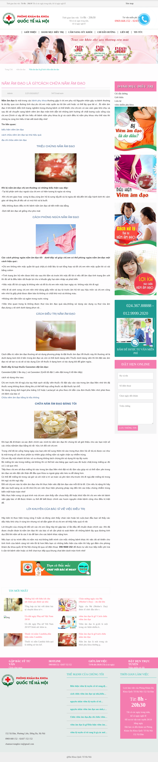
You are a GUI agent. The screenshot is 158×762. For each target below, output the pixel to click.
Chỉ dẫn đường (106, 32)
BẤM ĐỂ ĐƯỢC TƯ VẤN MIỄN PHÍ (135, 351)
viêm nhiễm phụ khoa (124, 105)
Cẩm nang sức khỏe (80, 32)
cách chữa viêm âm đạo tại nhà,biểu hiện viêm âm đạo (85, 695)
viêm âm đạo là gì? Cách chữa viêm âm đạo (93, 618)
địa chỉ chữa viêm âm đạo (14, 140)
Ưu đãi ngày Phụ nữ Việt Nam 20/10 (39, 618)
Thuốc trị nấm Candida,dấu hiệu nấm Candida (38, 635)
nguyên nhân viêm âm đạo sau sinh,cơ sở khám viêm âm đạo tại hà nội (86, 710)
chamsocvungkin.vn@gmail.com (19, 744)
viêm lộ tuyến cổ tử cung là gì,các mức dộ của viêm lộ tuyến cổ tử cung (86, 733)
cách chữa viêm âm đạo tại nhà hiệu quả (21, 135)
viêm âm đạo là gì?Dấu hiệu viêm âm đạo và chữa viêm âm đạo (86, 726)
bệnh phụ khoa (39, 100)
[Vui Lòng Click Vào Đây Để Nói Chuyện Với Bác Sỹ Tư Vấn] (135, 129)
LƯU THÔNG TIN (127, 428)
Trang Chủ (9, 69)
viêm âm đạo (20, 69)
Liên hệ (124, 32)
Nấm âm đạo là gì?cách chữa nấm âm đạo (92, 635)
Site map (129, 3)
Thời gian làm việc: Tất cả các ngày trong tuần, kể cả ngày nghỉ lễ (36, 3)
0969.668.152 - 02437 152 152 (19, 739)
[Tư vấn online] (146, 4)
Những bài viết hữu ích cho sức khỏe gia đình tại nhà (37, 600)
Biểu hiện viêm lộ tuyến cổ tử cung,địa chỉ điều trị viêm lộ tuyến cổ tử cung (86, 687)
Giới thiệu (30, 32)
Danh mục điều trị (52, 32)
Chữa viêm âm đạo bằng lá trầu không (20, 397)
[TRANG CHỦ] (17, 32)
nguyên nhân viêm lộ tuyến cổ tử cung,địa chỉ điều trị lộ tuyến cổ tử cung (85, 702)
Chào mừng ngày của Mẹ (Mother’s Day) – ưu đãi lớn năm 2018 (92, 600)
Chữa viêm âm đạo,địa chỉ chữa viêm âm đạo (86, 718)
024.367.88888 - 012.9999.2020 (138, 309)
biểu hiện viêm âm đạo (13, 129)
